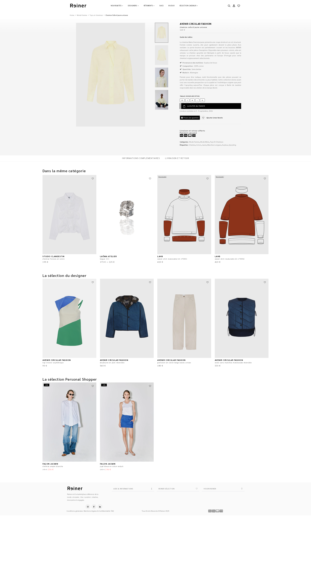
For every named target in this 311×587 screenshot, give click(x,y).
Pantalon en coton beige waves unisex (174, 362)
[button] (306, 568)
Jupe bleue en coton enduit (112, 466)
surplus (225, 145)
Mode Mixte (204, 142)
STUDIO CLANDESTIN (54, 256)
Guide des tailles (186, 37)
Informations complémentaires (141, 158)
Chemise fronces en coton (54, 259)
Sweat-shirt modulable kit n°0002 (230, 259)
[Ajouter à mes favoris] (92, 178)
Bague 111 (104, 259)
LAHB (160, 256)
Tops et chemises (96, 15)
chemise (192, 145)
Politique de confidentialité (12, 583)
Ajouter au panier (196, 106)
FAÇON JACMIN (50, 463)
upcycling (232, 145)
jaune (204, 145)
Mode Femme (82, 15)
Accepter (229, 576)
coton (198, 145)
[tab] (141, 158)
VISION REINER (210, 489)
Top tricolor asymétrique (53, 362)
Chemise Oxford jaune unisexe (193, 27)
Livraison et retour (177, 158)
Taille (189, 96)
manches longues (214, 145)
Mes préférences (292, 576)
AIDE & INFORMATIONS (123, 489)
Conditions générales (75, 511)
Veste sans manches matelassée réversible (233, 362)
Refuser (261, 576)
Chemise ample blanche (53, 466)
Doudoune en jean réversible (112, 362)
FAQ (112, 511)
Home (72, 15)
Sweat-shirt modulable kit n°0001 (172, 259)
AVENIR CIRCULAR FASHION (195, 23)
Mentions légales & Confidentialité (97, 511)
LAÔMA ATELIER (108, 256)
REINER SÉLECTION (167, 489)
